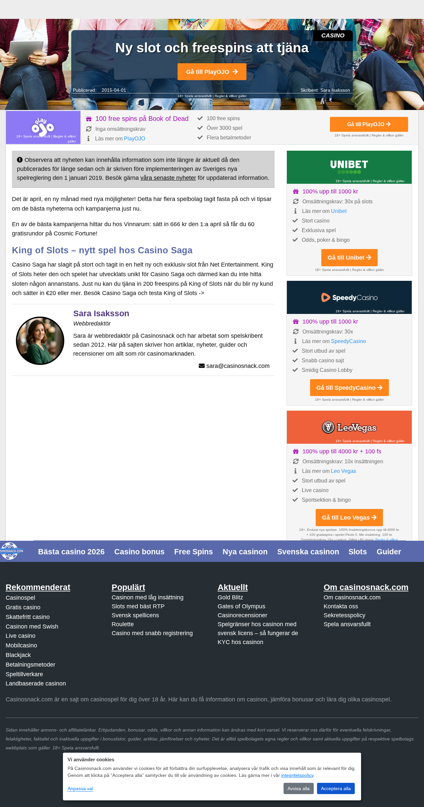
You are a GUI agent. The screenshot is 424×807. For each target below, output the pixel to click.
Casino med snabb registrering (152, 633)
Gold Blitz (230, 597)
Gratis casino (23, 607)
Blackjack (18, 655)
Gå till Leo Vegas (346, 517)
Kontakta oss (341, 606)
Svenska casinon (308, 551)
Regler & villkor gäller (230, 96)
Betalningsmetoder (30, 664)
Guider (389, 551)
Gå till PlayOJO (207, 72)
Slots (357, 551)
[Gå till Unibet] (349, 167)
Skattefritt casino (28, 617)
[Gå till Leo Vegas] (349, 427)
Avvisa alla (299, 788)
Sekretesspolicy (344, 615)
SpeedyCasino (348, 341)
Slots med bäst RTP (138, 606)
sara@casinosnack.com (238, 366)
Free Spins (193, 551)
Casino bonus (139, 551)
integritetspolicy (297, 775)
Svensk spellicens (135, 615)
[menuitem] (71, 551)
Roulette (123, 624)
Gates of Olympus (241, 606)
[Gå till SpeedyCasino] (349, 297)
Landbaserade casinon (36, 683)
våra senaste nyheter (168, 178)
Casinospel (20, 597)
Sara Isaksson (335, 90)
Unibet (338, 211)
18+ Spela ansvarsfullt (195, 96)
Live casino (20, 635)
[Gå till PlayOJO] (43, 127)
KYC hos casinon (240, 642)
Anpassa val (80, 788)
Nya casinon (245, 551)
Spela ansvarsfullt (347, 624)
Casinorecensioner (242, 615)
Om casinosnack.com (352, 597)
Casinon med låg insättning (148, 597)
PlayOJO (134, 138)
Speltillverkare (24, 674)
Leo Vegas (343, 471)
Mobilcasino (21, 645)
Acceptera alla (336, 788)
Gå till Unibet (346, 257)
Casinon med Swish (32, 626)
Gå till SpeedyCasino (346, 387)
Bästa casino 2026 (71, 551)
